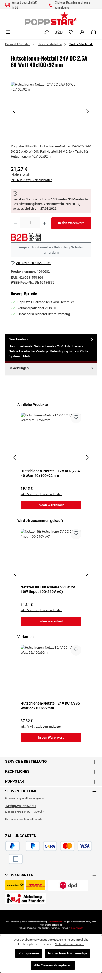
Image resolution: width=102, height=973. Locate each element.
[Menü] (8, 32)
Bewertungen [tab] (19, 368)
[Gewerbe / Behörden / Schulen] (58, 32)
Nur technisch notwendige (67, 953)
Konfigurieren (29, 953)
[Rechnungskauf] (15, 859)
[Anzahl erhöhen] (44, 223)
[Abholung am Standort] (25, 898)
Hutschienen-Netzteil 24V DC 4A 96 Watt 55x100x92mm (50, 705)
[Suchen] (46, 32)
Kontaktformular (33, 819)
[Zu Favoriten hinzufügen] (76, 418)
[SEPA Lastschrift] (50, 846)
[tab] (51, 348)
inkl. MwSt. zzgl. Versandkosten (31, 180)
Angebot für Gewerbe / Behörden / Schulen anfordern (51, 249)
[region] (51, 111)
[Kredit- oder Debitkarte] (76, 846)
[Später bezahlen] (33, 846)
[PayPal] (12, 846)
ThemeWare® (76, 928)
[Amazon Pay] (22, 846)
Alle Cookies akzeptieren (52, 965)
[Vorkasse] (5, 859)
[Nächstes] (87, 111)
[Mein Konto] (82, 32)
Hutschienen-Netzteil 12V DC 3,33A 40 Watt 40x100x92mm (50, 473)
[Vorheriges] (15, 111)
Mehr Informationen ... (69, 944)
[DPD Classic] (68, 885)
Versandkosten (55, 922)
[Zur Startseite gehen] (51, 18)
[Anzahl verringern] (15, 223)
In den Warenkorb (71, 223)
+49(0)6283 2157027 (20, 806)
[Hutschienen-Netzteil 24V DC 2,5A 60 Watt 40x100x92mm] (51, 111)
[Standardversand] (25, 885)
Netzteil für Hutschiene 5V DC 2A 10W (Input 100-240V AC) (48, 589)
